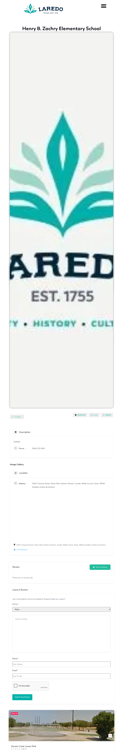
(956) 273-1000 (38, 448)
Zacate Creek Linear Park (23, 746)
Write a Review (101, 567)
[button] (104, 6)
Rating (15, 604)
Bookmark (81, 415)
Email (15, 670)
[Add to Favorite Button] (110, 736)
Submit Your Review (22, 697)
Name (15, 658)
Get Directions (21, 550)
